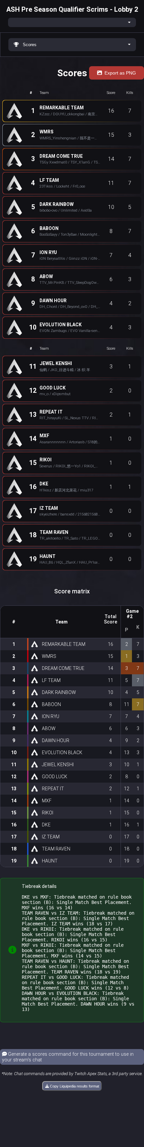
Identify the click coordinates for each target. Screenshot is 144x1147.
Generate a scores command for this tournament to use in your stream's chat (68, 1057)
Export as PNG (120, 73)
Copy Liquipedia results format (74, 1086)
